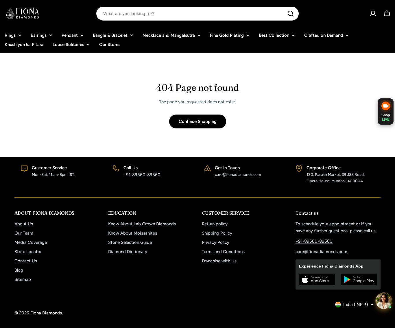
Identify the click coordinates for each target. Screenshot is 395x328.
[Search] (290, 13)
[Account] (373, 13)
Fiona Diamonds (46, 313)
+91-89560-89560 (141, 174)
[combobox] (197, 14)
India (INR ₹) (355, 304)
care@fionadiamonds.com (238, 174)
